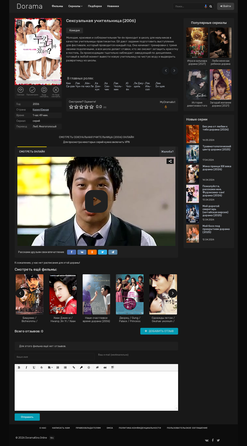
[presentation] (20, 293)
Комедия (74, 30)
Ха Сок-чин (107, 86)
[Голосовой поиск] (206, 6)
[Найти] (210, 6)
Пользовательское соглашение (187, 428)
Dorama (29, 6)
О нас (42, 428)
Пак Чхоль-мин (118, 86)
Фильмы (57, 6)
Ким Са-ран (70, 85)
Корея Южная (41, 109)
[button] (165, 71)
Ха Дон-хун (98, 86)
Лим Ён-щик (160, 85)
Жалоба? (167, 151)
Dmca (110, 428)
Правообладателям (88, 428)
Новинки (113, 6)
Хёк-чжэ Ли (89, 85)
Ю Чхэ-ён (129, 86)
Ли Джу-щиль (139, 85)
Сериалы (74, 6)
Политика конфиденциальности (140, 428)
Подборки (95, 6)
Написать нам (61, 428)
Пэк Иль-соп (148, 86)
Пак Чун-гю (80, 85)
